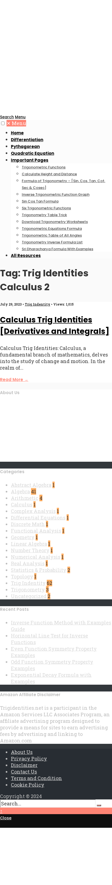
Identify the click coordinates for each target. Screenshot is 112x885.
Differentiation (27, 140)
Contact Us (24, 771)
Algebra (20, 491)
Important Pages (29, 160)
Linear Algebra (29, 543)
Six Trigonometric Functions (46, 208)
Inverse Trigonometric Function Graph (55, 194)
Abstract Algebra (31, 485)
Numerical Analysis (35, 557)
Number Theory (30, 550)
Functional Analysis (36, 530)
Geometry (23, 537)
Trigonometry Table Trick (44, 215)
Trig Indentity (37, 304)
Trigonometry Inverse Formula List (52, 242)
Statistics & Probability (38, 570)
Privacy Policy (29, 758)
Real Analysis (28, 563)
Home (17, 133)
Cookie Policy (27, 784)
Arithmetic (24, 498)
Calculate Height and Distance (49, 174)
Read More (14, 379)
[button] (3, 123)
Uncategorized (28, 596)
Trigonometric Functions (44, 167)
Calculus (21, 504)
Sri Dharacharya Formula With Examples (57, 249)
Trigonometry (28, 589)
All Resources (26, 255)
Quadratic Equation (32, 153)
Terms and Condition (36, 778)
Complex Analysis (33, 511)
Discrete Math (28, 524)
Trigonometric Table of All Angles (52, 235)
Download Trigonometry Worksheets (55, 221)
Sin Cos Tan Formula (40, 201)
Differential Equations (38, 517)
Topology (22, 576)
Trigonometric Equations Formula (52, 228)
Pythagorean (25, 146)
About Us (22, 752)
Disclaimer (24, 765)
